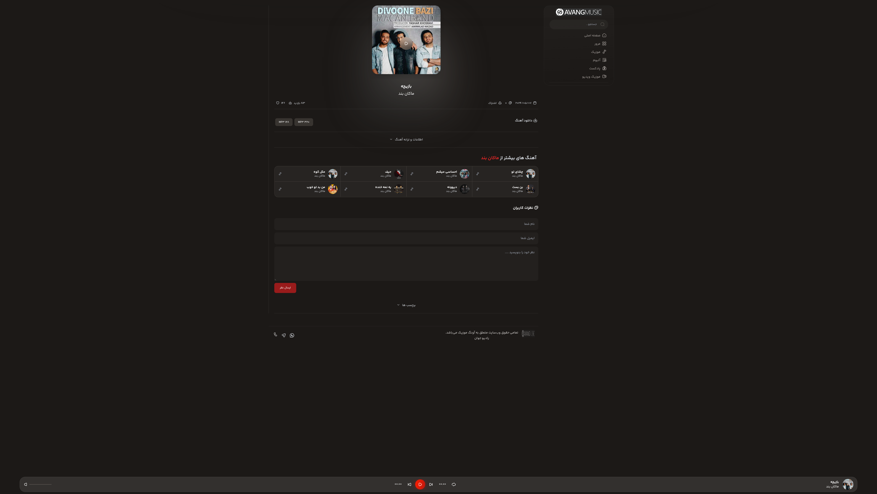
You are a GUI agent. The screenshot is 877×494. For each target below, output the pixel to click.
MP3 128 (284, 122)
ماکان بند (490, 158)
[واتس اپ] (291, 335)
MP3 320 (303, 122)
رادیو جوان (481, 338)
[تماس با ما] (275, 335)
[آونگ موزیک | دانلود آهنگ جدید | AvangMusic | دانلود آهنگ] (578, 12)
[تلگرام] (283, 335)
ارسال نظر (285, 288)
